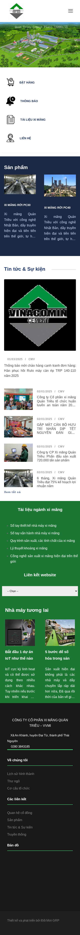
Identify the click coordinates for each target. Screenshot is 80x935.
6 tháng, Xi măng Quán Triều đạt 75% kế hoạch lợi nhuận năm (56, 482)
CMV (32, 359)
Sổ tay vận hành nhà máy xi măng (34, 533)
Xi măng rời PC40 (57, 207)
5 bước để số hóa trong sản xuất (57, 658)
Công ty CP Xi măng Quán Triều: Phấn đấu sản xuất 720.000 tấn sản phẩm (56, 456)
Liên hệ (25, 138)
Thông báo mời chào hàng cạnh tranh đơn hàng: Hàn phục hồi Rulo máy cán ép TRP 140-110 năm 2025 (40, 370)
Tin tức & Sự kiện (20, 827)
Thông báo (29, 101)
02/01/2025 (44, 391)
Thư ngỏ (13, 781)
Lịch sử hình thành (20, 774)
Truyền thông (16, 834)
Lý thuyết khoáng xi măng (28, 548)
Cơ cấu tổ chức (18, 788)
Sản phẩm (14, 820)
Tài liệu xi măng (33, 119)
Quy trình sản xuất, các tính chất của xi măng (42, 540)
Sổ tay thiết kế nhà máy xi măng (33, 525)
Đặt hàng (27, 82)
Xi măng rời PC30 (17, 205)
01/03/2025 (14, 359)
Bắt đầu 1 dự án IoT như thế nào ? (19, 658)
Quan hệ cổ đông (19, 813)
